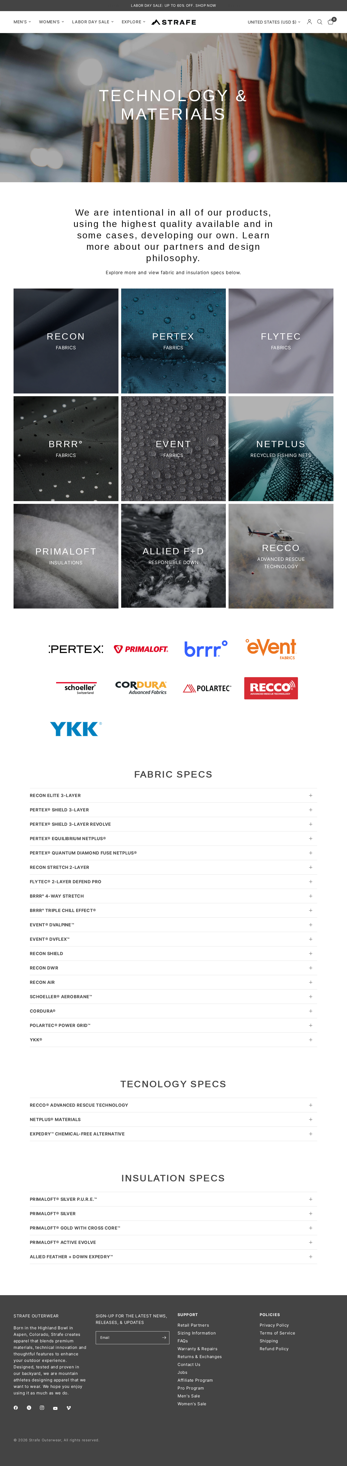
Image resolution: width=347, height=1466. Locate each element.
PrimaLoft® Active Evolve (63, 1242)
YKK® (36, 1039)
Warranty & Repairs (197, 1348)
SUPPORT (188, 1315)
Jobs (183, 1372)
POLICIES (270, 1315)
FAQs (183, 1340)
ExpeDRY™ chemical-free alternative (77, 1134)
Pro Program (191, 1388)
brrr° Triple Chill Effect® (63, 910)
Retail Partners (193, 1325)
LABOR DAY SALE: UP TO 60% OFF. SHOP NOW (173, 5)
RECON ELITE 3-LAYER (55, 795)
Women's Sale (192, 1403)
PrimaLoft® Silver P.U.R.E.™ (63, 1199)
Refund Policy (274, 1348)
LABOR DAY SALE (91, 21)
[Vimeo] (72, 1408)
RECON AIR (42, 982)
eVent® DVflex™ (49, 939)
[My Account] (309, 22)
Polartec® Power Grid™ (60, 1025)
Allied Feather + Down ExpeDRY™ (71, 1256)
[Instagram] (46, 1408)
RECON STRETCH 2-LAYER (59, 867)
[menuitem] (24, 22)
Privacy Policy (274, 1325)
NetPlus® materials (55, 1119)
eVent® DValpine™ (52, 924)
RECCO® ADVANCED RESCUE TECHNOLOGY (79, 1105)
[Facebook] (19, 1408)
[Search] (319, 22)
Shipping (269, 1340)
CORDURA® (43, 1011)
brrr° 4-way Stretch (57, 896)
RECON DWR (44, 968)
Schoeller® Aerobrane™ (61, 996)
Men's (20, 21)
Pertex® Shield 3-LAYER (59, 809)
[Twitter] (33, 1408)
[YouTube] (59, 1408)
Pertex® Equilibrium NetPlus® (68, 838)
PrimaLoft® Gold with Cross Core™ (75, 1228)
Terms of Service (277, 1333)
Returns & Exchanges (200, 1356)
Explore (132, 21)
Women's (49, 21)
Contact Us (189, 1364)
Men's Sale (189, 1395)
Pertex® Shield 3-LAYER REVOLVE (70, 824)
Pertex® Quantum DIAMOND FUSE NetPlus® (83, 853)
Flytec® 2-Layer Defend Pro (65, 881)
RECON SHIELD (46, 953)
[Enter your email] (164, 1337)
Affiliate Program (195, 1380)
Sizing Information (197, 1333)
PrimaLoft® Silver (53, 1213)
